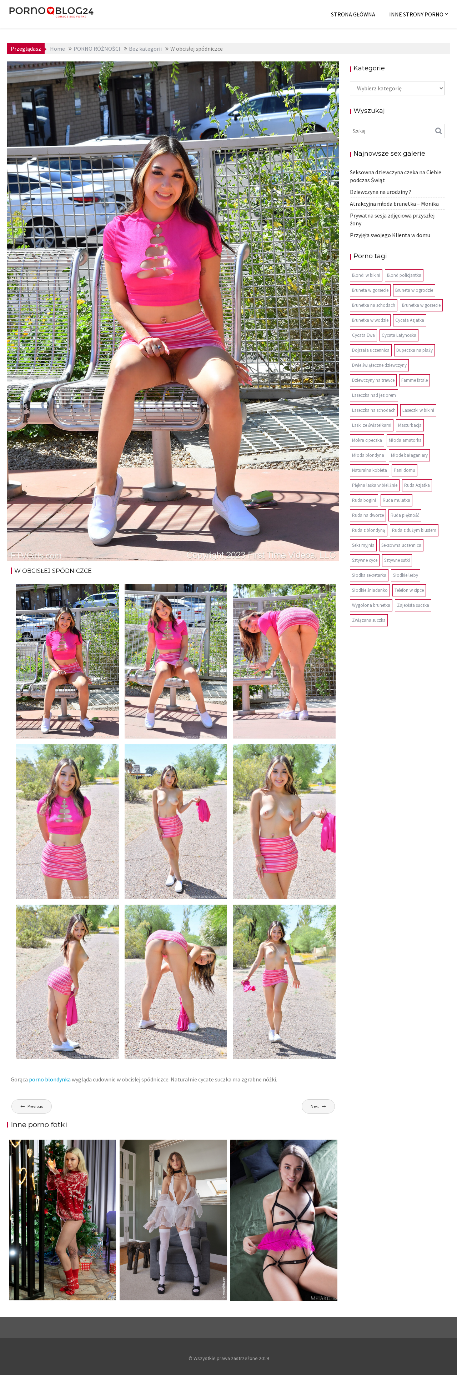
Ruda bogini (364, 500)
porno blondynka (50, 1079)
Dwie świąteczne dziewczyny (379, 365)
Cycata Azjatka (409, 320)
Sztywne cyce (364, 560)
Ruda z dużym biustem (414, 530)
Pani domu (404, 470)
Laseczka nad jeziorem (374, 395)
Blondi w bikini (366, 275)
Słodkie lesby (405, 575)
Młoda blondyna (368, 455)
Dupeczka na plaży (414, 350)
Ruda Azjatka (417, 485)
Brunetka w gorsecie (421, 305)
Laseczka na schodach (374, 410)
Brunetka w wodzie (370, 320)
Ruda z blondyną (368, 530)
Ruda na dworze (368, 515)
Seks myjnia (363, 545)
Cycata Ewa (363, 335)
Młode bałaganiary (409, 455)
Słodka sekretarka (369, 575)
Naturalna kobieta (369, 470)
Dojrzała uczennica (371, 350)
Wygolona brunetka (371, 605)
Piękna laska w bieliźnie (374, 485)
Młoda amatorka (405, 440)
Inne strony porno (416, 14)
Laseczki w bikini (418, 410)
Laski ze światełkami (371, 425)
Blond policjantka (404, 275)
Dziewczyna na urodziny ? (380, 191)
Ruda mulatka (396, 500)
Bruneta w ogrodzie (414, 290)
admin (75, 72)
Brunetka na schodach (373, 305)
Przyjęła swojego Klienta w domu (390, 235)
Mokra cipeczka (367, 440)
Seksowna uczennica (401, 545)
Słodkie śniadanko (370, 590)
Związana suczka (369, 620)
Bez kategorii (312, 72)
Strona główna (353, 14)
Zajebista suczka (413, 605)
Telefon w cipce (409, 590)
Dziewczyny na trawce (373, 380)
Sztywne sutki (397, 560)
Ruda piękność (405, 515)
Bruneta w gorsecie (370, 290)
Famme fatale (414, 380)
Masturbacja (410, 425)
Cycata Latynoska (399, 335)
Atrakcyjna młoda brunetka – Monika (394, 203)
